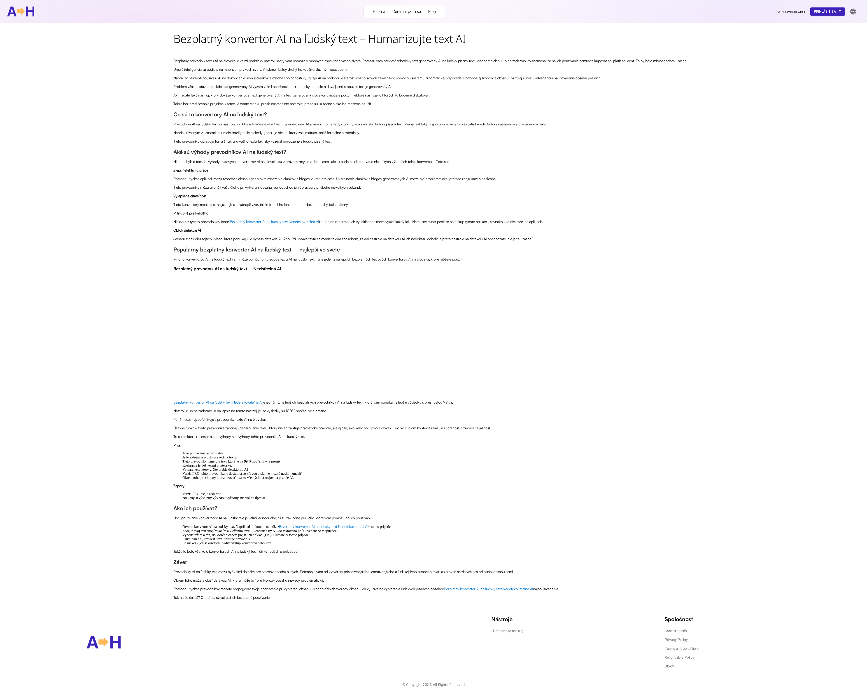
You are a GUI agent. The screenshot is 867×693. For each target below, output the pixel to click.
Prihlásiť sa (825, 11)
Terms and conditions (682, 648)
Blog (432, 11)
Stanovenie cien (791, 11)
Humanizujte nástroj (507, 631)
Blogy (669, 666)
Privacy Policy (676, 640)
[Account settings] (853, 11)
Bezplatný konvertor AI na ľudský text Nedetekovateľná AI (274, 221)
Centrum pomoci (406, 11)
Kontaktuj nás (676, 631)
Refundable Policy (680, 657)
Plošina (379, 11)
